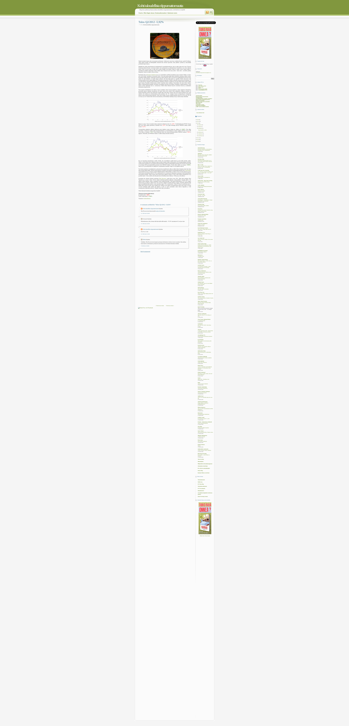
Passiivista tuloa (201, 345)
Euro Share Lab (201, 292)
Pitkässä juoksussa (201, 407)
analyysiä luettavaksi (160, 211)
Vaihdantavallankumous (202, 401)
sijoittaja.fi (200, 153)
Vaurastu (199, 329)
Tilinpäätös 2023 (201, 256)
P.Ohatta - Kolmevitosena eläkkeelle (205, 421)
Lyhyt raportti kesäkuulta (202, 441)
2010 (198, 139)
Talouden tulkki (201, 276)
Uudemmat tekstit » (170, 305)
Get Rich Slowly (201, 265)
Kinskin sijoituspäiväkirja (203, 214)
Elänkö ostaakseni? (201, 372)
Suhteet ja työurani (201, 224)
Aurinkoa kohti (200, 220)
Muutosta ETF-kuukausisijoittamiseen (205, 186)
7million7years (200, 396)
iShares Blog (200, 470)
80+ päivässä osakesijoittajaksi (204, 468)
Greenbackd (200, 323)
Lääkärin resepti (201, 417)
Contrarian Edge (201, 194)
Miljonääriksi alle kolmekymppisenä (205, 463)
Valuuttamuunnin (201, 479)
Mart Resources (162, 178)
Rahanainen (200, 412)
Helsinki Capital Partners (203, 259)
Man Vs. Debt (200, 164)
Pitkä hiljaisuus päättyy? (202, 251)
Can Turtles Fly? (201, 238)
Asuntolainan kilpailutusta (202, 388)
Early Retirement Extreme (203, 227)
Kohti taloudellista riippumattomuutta (160, 5)
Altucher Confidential (202, 313)
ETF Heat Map (201, 484)
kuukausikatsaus (147, 198)
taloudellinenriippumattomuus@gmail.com (203, 72)
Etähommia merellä (201, 190)
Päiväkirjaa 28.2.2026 (202, 215)
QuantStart (200, 208)
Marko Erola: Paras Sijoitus (205, 535)
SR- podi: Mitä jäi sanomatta (203, 289)
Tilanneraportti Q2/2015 (202, 392)
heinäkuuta (200, 128)
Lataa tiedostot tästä (200, 112)
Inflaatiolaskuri (201, 490)
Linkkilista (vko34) (201, 436)
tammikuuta (200, 135)
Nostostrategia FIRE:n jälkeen (203, 205)
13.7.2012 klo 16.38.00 (145, 213)
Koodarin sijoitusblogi (202, 386)
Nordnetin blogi (201, 204)
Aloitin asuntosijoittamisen (203, 423)
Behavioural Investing (202, 453)
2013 (198, 121)
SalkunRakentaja (201, 147)
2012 (198, 123)
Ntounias (149, 74)
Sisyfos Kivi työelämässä (202, 223)
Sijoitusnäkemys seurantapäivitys (204, 177)
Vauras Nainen (201, 430)
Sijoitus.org (200, 481)
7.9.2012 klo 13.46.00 (145, 245)
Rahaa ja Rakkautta (202, 270)
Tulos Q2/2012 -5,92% (151, 21)
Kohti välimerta (201, 189)
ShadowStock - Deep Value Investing (205, 180)
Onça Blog (200, 426)
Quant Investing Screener (203, 496)
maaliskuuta (200, 133)
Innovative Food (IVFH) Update (203, 181)
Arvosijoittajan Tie (201, 335)
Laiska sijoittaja (201, 185)
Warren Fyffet (200, 176)
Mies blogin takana (149, 13)
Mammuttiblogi (201, 287)
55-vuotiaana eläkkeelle (202, 356)
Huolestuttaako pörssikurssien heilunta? (205, 336)
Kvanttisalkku (200, 339)
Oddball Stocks (201, 282)
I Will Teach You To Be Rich (203, 170)
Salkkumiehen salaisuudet (203, 449)
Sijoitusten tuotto (172, 13)
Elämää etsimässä (201, 444)
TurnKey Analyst (201, 296)
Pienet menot (200, 440)
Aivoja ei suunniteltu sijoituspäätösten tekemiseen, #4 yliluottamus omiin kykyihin (205, 368)
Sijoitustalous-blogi (201, 350)
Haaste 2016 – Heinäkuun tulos (203, 379)
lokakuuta (200, 124)
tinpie (199, 382)
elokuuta (199, 126)
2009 (198, 141)
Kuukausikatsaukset (161, 13)
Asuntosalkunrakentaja (202, 198)
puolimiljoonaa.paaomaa (203, 250)
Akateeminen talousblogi (202, 466)
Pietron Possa (200, 365)
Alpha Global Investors (202, 301)
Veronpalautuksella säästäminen (203, 414)
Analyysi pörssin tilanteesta (203, 383)
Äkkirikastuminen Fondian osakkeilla (204, 357)
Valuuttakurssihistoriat (202, 486)
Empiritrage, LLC (201, 232)
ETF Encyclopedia (201, 488)
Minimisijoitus (200, 461)
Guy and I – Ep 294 (201, 195)
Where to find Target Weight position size (205, 293)
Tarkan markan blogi (202, 243)
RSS (211, 12)
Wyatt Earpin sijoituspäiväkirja (204, 319)
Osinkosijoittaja (201, 361)
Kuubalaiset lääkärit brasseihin (203, 427)
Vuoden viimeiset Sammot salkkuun (204, 450)
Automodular (188, 170)
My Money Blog (201, 159)
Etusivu (141, 13)
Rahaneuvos (200, 255)
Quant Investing (201, 306)
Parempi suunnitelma (202, 218)
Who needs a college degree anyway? (204, 229)
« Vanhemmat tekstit (159, 305)
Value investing (201, 459)
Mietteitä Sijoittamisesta (202, 435)
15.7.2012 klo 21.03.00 (145, 223)
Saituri (199, 377)
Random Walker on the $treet (203, 472)
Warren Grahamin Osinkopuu (204, 391)
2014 (198, 119)
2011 (198, 137)
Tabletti (144, 239)
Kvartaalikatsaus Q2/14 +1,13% (203, 418)
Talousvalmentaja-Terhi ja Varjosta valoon (205, 432)
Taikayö (199, 445)
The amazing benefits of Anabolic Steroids (205, 298)
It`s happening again (201, 320)
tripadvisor (154, 74)
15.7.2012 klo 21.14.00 (145, 234)
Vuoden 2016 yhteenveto (202, 362)
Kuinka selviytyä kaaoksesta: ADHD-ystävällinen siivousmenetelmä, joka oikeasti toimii (204, 246)
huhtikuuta (200, 132)
